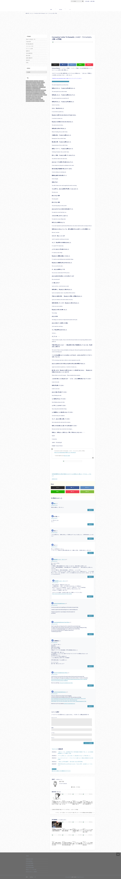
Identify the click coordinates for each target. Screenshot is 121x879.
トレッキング (35, 87)
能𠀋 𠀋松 (61, 781)
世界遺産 (43, 90)
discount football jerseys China (60, 672)
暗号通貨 (40, 96)
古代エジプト (36, 93)
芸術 (28, 60)
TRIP (38, 82)
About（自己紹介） (30, 39)
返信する (90, 510)
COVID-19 (54, 770)
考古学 (28, 101)
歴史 (28, 55)
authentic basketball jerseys (60, 692)
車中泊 (37, 101)
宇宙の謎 (39, 94)
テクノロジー (29, 46)
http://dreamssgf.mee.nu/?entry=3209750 (59, 679)
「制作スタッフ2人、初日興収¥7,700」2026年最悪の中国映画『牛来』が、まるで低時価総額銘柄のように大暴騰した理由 (75, 752)
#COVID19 (73, 452)
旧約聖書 (34, 96)
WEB (51, 9)
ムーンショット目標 (30, 90)
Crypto (28, 41)
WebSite (73, 787)
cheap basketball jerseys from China (61, 622)
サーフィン (29, 87)
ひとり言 (59, 770)
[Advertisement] (60, 24)
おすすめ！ (34, 84)
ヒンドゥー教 (42, 87)
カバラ (41, 85)
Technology (29, 82)
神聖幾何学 (35, 99)
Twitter (79, 787)
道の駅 (42, 101)
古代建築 (42, 93)
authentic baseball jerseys (59, 603)
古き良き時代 (29, 93)
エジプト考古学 (35, 85)
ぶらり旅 (28, 85)
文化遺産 (28, 96)
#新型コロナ (68, 452)
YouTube (60, 9)
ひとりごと (54, 749)
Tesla (34, 82)
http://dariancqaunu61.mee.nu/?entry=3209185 (77, 679)
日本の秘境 (87, 1)
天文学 (34, 94)
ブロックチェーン (36, 88)
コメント (54, 717)
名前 (52, 727)
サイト (52, 737)
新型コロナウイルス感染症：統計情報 (60, 81)
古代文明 (28, 94)
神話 (41, 99)
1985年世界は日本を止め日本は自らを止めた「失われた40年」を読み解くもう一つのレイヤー (75, 764)
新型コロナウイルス (66, 770)
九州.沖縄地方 (34, 91)
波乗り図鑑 (92, 1)
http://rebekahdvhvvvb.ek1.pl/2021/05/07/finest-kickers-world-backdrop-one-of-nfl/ (68, 698)
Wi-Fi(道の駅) (29, 43)
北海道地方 (41, 91)
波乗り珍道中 (60, 5)
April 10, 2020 (67, 455)
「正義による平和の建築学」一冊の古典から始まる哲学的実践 (70, 761)
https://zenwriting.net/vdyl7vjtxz (57, 699)
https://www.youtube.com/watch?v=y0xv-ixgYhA (62, 593)
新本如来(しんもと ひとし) (59, 559)
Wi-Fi (42, 82)
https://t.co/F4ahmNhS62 (59, 452)
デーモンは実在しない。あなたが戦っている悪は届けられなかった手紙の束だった (74, 755)
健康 (28, 50)
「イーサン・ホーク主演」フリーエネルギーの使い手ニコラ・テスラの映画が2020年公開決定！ (74, 812)
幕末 (45, 94)
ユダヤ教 (38, 90)
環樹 (54, 503)
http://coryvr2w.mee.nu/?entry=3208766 (59, 680)
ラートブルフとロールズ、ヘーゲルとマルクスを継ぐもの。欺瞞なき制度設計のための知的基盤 (75, 758)
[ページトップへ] (118, 854)
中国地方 (28, 91)
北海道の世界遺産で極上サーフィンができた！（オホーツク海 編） (65, 809)
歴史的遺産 (29, 99)
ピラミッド (29, 88)
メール (52, 732)
